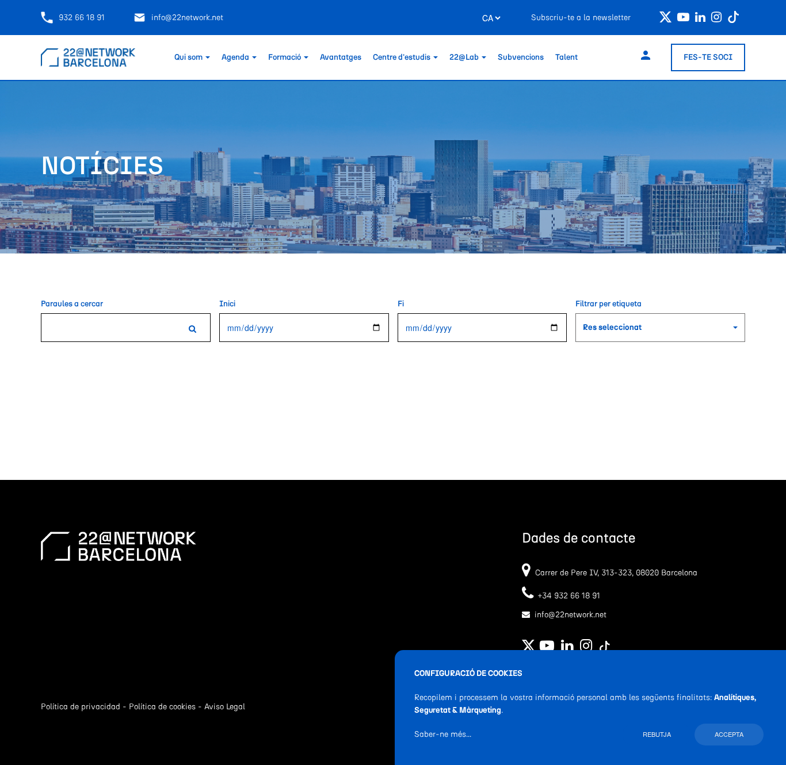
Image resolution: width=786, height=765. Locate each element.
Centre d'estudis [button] (402, 57)
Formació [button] (285, 57)
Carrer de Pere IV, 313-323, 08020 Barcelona (616, 573)
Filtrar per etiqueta (608, 304)
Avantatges (340, 57)
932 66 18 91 (82, 18)
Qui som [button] (189, 57)
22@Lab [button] (464, 57)
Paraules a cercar (72, 304)
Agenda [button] (236, 57)
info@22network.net (187, 18)
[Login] (645, 57)
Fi (401, 304)
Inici (227, 304)
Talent (566, 57)
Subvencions (521, 57)
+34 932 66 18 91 (566, 596)
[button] (660, 327)
